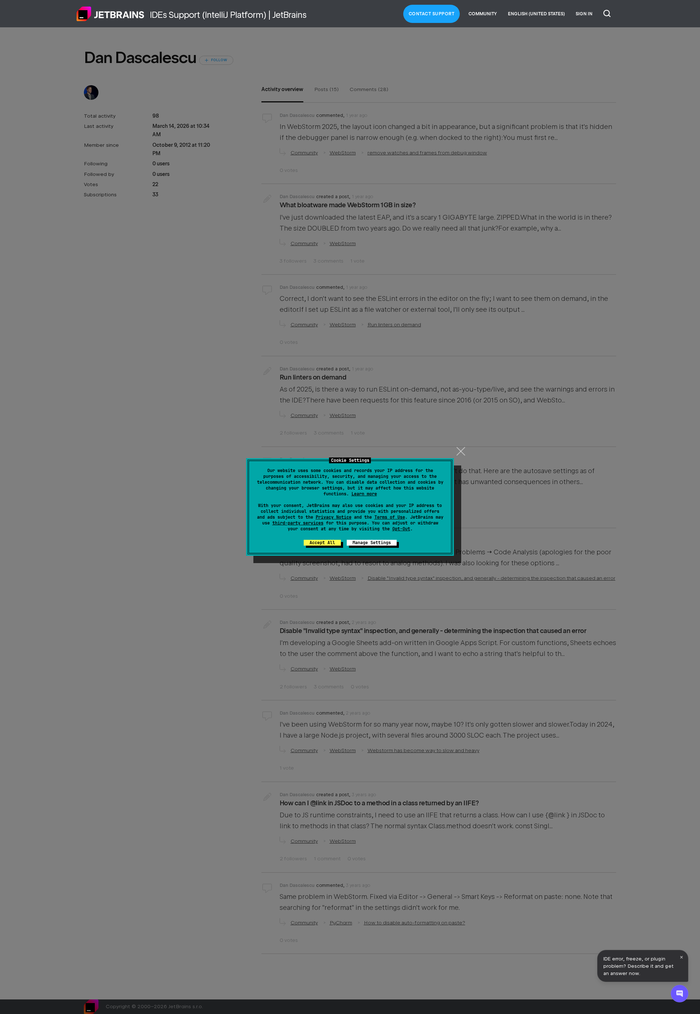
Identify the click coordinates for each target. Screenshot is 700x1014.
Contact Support (432, 13)
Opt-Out (401, 529)
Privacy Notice (333, 517)
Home (110, 14)
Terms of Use (389, 517)
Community (482, 13)
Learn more (364, 494)
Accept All (322, 543)
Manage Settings (372, 543)
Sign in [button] (584, 13)
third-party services (297, 523)
